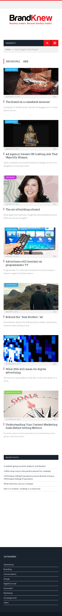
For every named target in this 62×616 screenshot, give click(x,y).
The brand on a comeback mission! (28, 102)
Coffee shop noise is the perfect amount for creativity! (30, 3)
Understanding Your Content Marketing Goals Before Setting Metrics (31, 426)
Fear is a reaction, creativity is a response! (22, 488)
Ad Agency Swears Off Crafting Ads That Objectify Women (32, 155)
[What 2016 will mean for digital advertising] (31, 349)
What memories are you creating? (18, 483)
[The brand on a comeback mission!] (31, 82)
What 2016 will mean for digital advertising (26, 370)
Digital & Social (13, 392)
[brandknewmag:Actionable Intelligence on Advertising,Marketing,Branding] (31, 19)
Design (7, 579)
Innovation (8, 588)
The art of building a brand (23, 209)
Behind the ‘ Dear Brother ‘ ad (24, 317)
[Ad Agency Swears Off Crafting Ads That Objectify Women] (31, 134)
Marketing (8, 593)
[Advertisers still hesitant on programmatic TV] (31, 242)
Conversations (10, 574)
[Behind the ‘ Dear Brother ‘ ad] (31, 297)
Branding (10, 177)
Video (6, 602)
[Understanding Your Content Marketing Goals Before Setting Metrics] (31, 405)
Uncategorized (10, 598)
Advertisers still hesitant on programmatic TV (24, 263)
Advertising (11, 70)
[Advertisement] (33, 32)
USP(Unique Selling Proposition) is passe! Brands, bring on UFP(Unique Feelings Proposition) (29, 477)
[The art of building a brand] (31, 189)
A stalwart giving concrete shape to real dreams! (25, 466)
